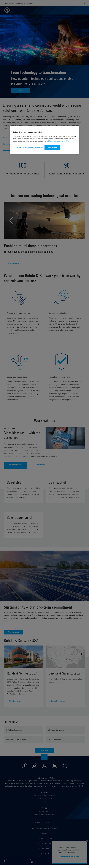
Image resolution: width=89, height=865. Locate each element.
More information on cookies (58, 141)
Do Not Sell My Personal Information (30, 148)
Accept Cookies (52, 147)
